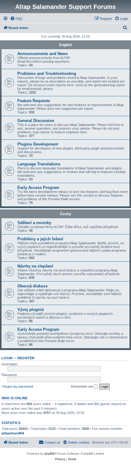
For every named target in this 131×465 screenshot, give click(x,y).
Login (7, 358)
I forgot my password (17, 386)
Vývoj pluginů (30, 309)
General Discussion (35, 120)
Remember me (82, 386)
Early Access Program (38, 187)
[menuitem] (16, 18)
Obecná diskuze (32, 286)
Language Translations (38, 164)
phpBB (49, 453)
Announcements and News (42, 53)
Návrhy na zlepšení (35, 266)
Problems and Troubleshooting (46, 73)
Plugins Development (37, 144)
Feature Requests (33, 100)
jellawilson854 (13, 433)
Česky (65, 214)
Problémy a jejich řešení (40, 239)
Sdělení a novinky (34, 222)
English (65, 45)
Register (25, 358)
